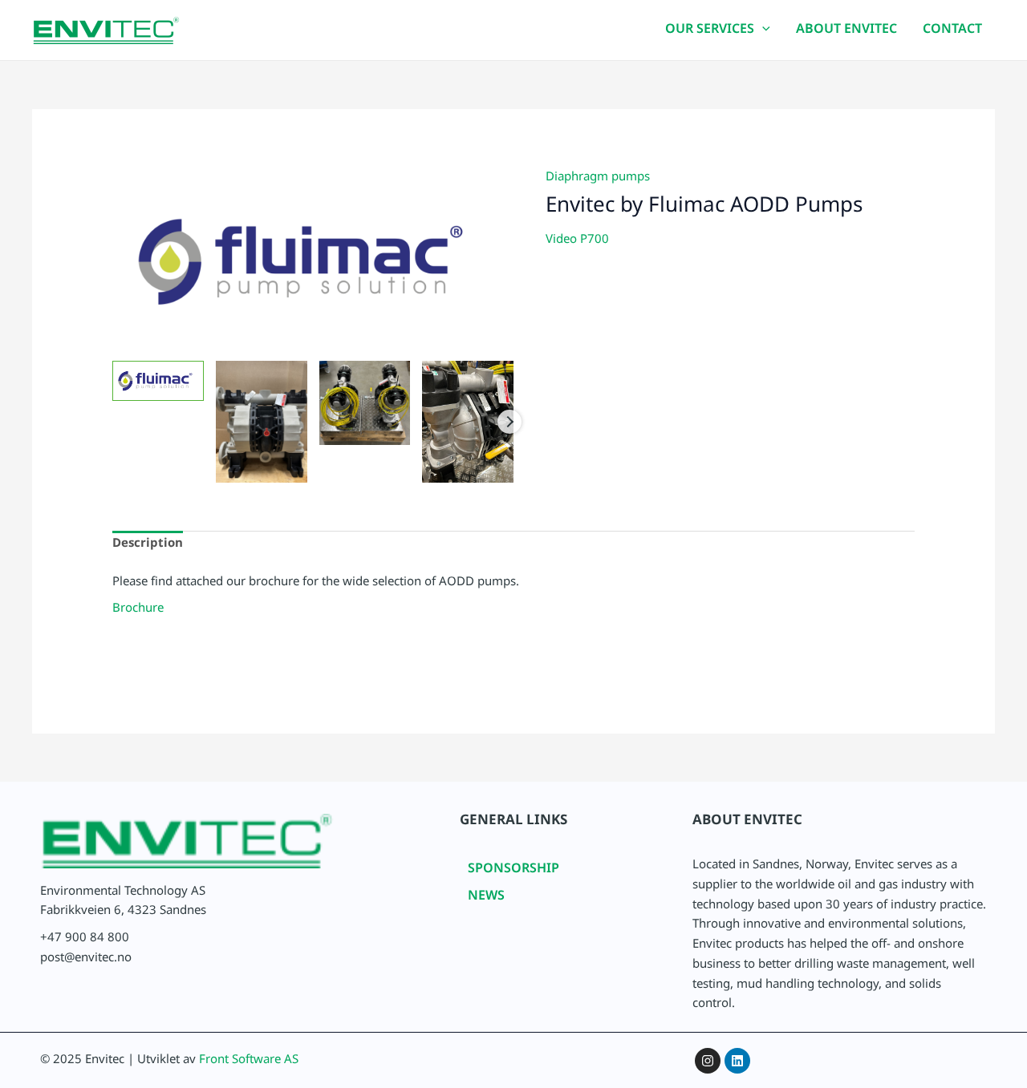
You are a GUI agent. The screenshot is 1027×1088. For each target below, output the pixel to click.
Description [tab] (147, 545)
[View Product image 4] (468, 422)
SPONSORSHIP (513, 871)
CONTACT (952, 31)
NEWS (486, 898)
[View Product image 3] (365, 402)
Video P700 (577, 241)
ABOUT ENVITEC (846, 31)
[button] (762, 32)
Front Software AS (248, 1062)
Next (509, 422)
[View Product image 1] (158, 381)
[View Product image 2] (261, 422)
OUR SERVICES (709, 31)
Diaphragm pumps (598, 179)
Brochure (138, 610)
